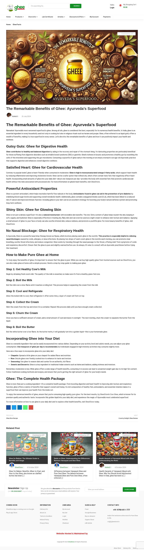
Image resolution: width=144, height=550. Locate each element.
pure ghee (76, 394)
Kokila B (15, 116)
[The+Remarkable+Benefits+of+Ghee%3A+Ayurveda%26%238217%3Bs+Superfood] (14, 407)
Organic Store (89, 519)
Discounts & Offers (77, 17)
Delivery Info (44, 509)
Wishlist (65, 519)
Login (112, 8)
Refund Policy (44, 519)
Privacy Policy (44, 523)
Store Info (32, 17)
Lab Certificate (47, 17)
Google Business (90, 512)
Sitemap (135, 548)
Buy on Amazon (90, 516)
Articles (61, 17)
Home (8, 17)
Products (19, 17)
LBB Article (88, 523)
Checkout (65, 523)
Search (77, 6)
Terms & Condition (46, 516)
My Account (94, 17)
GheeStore (95, 182)
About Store (117, 548)
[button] (130, 6)
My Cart (64, 512)
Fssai (86, 509)
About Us (43, 512)
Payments (107, 17)
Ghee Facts (17, 24)
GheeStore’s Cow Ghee (109, 394)
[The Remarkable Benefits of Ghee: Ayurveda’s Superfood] (8, 407)
